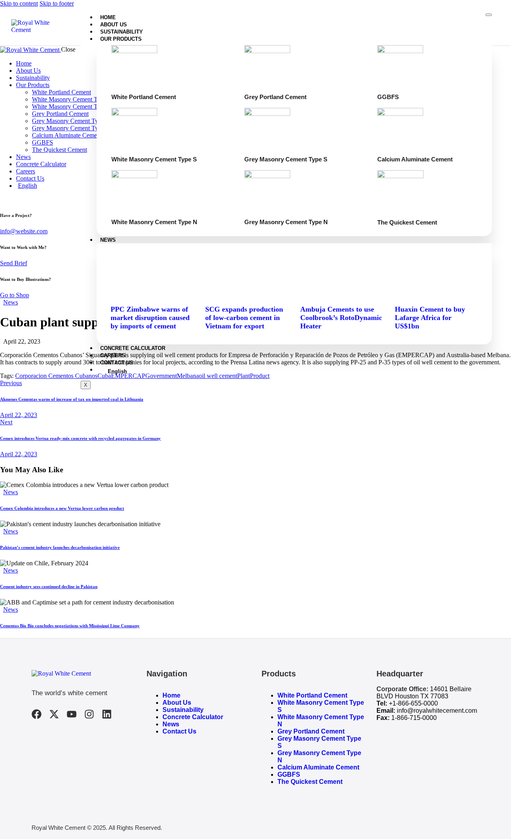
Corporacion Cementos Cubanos (56, 375)
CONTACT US (116, 363)
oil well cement (218, 375)
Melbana (188, 375)
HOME (108, 17)
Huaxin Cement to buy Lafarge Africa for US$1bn (430, 317)
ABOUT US (113, 25)
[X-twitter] (54, 714)
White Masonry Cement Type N (320, 721)
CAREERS (112, 355)
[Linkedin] (107, 714)
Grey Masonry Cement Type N (319, 756)
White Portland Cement (312, 695)
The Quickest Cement (310, 781)
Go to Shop (14, 295)
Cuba (104, 375)
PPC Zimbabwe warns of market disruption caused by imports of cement (150, 317)
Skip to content (19, 3)
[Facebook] (37, 714)
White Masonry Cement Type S (320, 706)
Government (161, 375)
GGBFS (288, 774)
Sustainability (183, 709)
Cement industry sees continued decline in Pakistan (48, 586)
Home (171, 695)
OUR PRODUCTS (121, 39)
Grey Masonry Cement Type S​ (319, 742)
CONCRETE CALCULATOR (132, 348)
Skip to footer (57, 3)
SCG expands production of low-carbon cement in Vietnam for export (244, 317)
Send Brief (13, 263)
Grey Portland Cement (311, 731)
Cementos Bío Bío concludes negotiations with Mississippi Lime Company (70, 625)
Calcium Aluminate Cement (318, 767)
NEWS (108, 240)
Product (259, 375)
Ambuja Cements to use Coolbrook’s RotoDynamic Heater (341, 317)
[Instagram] (89, 714)
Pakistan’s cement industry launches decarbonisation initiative (60, 547)
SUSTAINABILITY (121, 32)
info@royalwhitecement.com (437, 710)
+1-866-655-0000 (413, 703)
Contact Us (179, 731)
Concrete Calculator (192, 717)
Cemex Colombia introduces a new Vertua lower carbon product (62, 508)
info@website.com (24, 231)
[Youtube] (72, 714)
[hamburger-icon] (488, 15)
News (10, 302)
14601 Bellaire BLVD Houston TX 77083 (423, 693)
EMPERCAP (128, 375)
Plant (243, 375)
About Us (176, 702)
